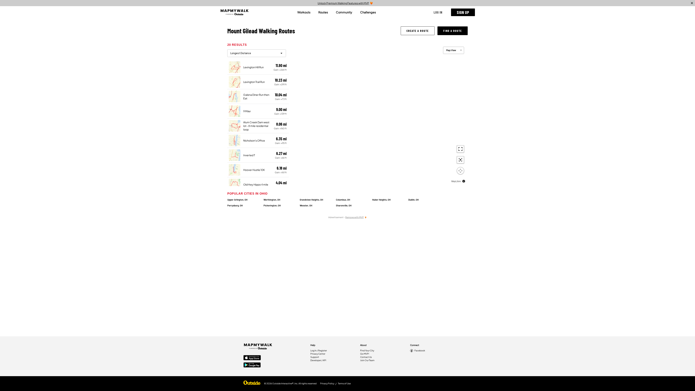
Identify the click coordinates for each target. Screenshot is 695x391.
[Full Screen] (460, 149)
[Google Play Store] (252, 365)
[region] (378, 114)
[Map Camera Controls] (460, 170)
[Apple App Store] (252, 358)
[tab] (304, 12)
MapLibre (456, 181)
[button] (438, 12)
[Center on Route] (460, 159)
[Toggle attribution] (464, 181)
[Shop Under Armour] (251, 384)
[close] (692, 3)
